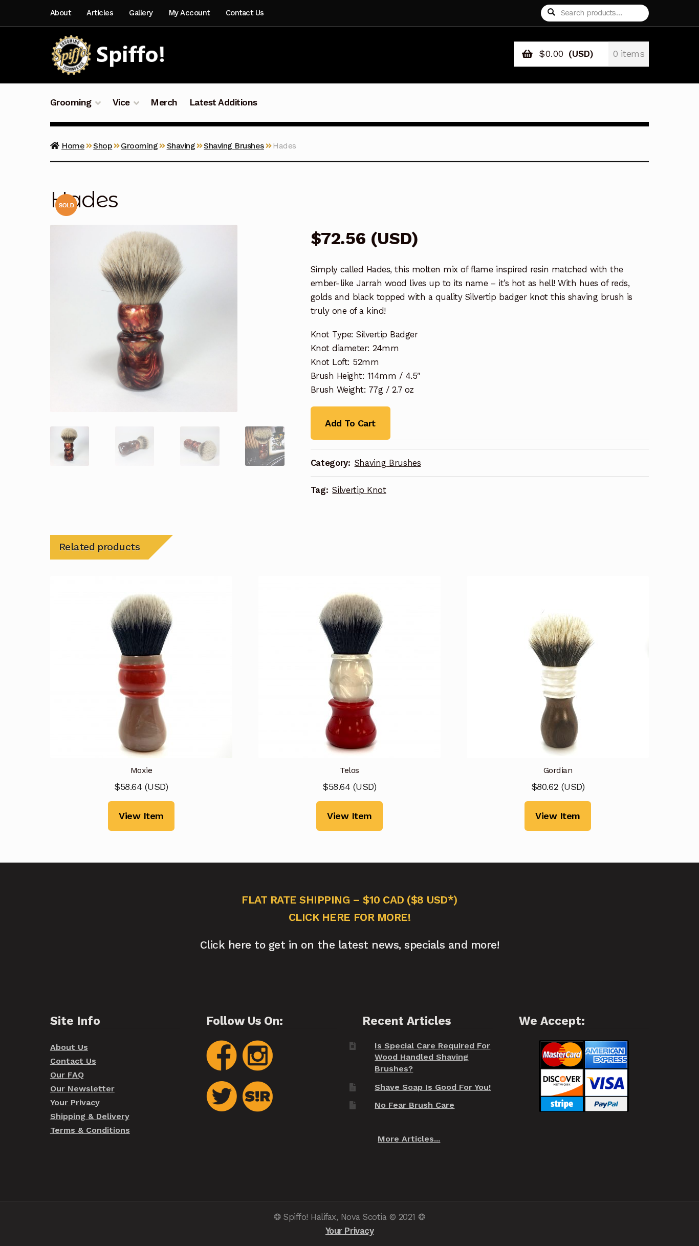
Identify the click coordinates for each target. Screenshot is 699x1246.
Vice (121, 102)
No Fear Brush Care (414, 1105)
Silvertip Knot (359, 490)
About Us (69, 1047)
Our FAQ (67, 1075)
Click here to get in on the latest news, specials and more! (349, 944)
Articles (99, 12)
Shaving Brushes (234, 146)
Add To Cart (350, 423)
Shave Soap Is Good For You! (433, 1087)
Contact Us (245, 12)
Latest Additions (223, 102)
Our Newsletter (82, 1088)
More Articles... (409, 1139)
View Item (141, 815)
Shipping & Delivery (89, 1116)
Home (72, 146)
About (60, 12)
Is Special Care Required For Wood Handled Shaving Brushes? (432, 1057)
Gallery (141, 12)
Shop (102, 146)
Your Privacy (75, 1102)
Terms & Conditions (90, 1130)
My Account (189, 12)
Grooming (71, 102)
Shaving (181, 146)
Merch (164, 102)
